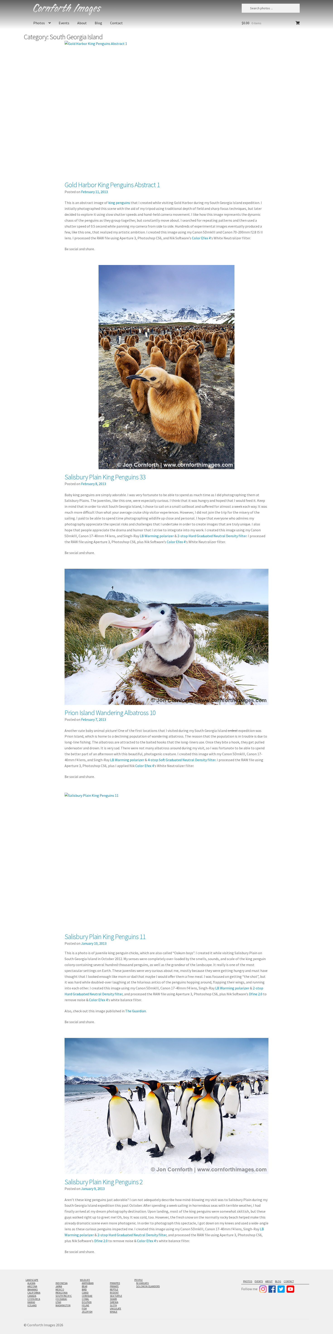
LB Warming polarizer (157, 536)
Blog (98, 23)
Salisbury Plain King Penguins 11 (105, 936)
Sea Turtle (116, 1295)
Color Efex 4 (201, 238)
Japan (59, 1286)
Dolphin (87, 1302)
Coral (85, 1299)
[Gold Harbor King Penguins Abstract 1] (166, 109)
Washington (63, 1305)
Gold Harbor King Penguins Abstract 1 (112, 184)
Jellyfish (87, 1311)
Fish (84, 1308)
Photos (39, 23)
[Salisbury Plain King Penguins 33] (166, 367)
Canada (31, 1295)
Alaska (31, 1283)
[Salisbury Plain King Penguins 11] (166, 861)
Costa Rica (33, 1299)
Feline (85, 1305)
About (82, 23)
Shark (113, 1299)
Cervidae (87, 1295)
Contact (116, 23)
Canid (85, 1292)
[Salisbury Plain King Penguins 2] (166, 1106)
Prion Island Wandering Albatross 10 (110, 712)
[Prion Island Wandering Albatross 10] (166, 637)
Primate (114, 1286)
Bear (84, 1286)
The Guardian (135, 1011)
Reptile (114, 1289)
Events (64, 23)
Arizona (32, 1286)
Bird (84, 1289)
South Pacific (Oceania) (64, 1297)
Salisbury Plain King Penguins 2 (103, 1181)
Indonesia (62, 1283)
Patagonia (62, 1292)
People (138, 1280)
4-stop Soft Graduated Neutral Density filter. (182, 760)
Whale (113, 1311)
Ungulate (115, 1308)
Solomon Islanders (148, 1286)
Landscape (32, 1280)
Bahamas (32, 1289)
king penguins (119, 202)
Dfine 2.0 (255, 994)
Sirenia (114, 1302)
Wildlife (85, 1280)
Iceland (32, 1305)
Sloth (113, 1305)
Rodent (114, 1292)
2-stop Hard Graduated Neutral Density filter (211, 536)
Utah (58, 1302)
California (33, 1292)
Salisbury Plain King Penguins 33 (105, 477)
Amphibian (88, 1283)
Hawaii (31, 1302)
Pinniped (115, 1283)
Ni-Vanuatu (142, 1283)
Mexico (60, 1289)
